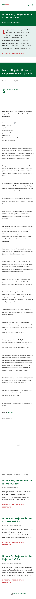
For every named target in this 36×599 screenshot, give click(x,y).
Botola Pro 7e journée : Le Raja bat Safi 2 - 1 (17, 557)
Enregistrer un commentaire (13, 53)
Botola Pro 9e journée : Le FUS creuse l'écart (17, 520)
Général (11, 412)
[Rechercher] (28, 5)
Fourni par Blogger (19, 593)
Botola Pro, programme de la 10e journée (17, 16)
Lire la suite (6, 507)
